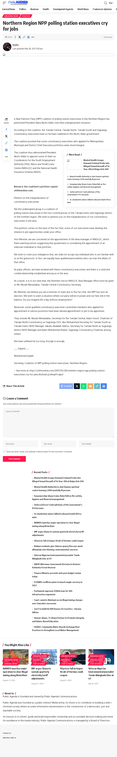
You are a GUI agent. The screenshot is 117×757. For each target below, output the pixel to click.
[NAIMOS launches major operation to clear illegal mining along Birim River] (16, 657)
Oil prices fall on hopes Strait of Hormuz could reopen (58, 541)
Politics (26, 16)
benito (16, 44)
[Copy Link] (24, 37)
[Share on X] (20, 37)
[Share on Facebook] (15, 37)
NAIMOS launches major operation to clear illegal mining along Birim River (15, 672)
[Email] (90, 386)
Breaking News (11, 16)
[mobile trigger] (5, 3)
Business (37, 660)
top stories (39, 664)
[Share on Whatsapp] (84, 386)
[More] (33, 37)
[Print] (28, 37)
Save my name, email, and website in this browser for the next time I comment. (39, 451)
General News (11, 664)
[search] (105, 3)
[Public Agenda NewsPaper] (18, 3)
